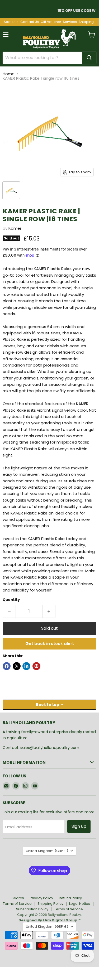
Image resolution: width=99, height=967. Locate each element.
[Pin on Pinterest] (36, 666)
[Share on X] (17, 666)
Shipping (86, 22)
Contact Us (29, 22)
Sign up (79, 826)
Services (70, 22)
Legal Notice (79, 903)
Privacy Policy (41, 898)
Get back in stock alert (49, 643)
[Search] (89, 58)
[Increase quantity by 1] (49, 611)
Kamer (14, 228)
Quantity (11, 600)
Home (9, 73)
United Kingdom (47, 850)
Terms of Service (17, 903)
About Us (11, 22)
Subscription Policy (32, 909)
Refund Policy (70, 898)
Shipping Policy (50, 903)
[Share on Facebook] (7, 666)
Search (18, 898)
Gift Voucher (51, 22)
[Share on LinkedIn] (26, 666)
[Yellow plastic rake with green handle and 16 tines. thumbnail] (11, 190)
